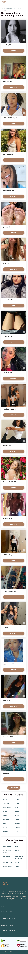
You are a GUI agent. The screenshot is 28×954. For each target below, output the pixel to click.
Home (2, 8)
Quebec (17, 846)
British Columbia (7, 866)
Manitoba (17, 862)
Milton (5, 815)
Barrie (16, 831)
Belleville (5, 831)
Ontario (19, 8)
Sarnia (16, 807)
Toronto (17, 799)
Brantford (17, 827)
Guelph (5, 827)
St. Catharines (7, 807)
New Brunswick (7, 862)
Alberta (17, 866)
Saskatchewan (7, 846)
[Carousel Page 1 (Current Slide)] (12, 258)
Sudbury (17, 803)
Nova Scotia (6, 856)
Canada (7, 8)
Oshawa (17, 811)
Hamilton (17, 823)
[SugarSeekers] (4, 2)
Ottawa (5, 811)
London (17, 815)
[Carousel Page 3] (14, 258)
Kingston (17, 819)
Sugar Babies (13, 8)
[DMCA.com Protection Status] (5, 940)
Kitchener (6, 819)
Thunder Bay (6, 803)
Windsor (5, 799)
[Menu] (26, 2)
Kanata (5, 823)
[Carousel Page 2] (14, 40)
